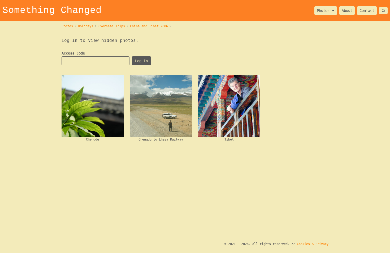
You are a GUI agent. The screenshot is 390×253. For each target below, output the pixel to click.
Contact (366, 10)
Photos (323, 9)
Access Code (73, 53)
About (347, 10)
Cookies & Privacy (312, 244)
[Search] (383, 10)
